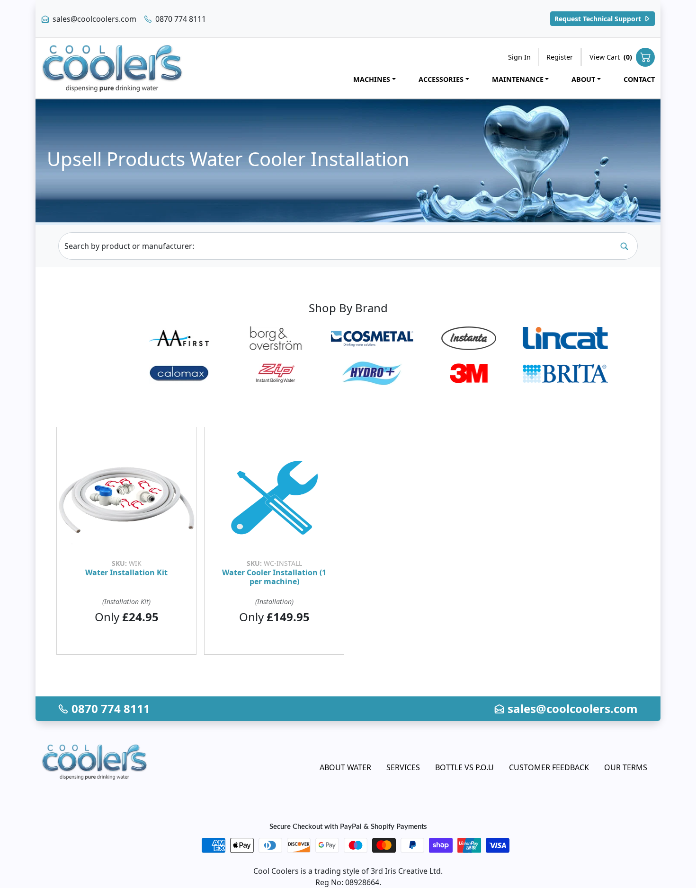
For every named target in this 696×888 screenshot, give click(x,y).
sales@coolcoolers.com (93, 19)
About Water (345, 767)
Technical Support (598, 18)
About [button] (583, 79)
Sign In (519, 57)
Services (403, 767)
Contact (639, 79)
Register (559, 57)
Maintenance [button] (518, 79)
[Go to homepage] (112, 68)
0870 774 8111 (179, 19)
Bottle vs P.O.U (464, 767)
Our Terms (625, 767)
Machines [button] (371, 79)
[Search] (624, 246)
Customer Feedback (549, 767)
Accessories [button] (441, 79)
